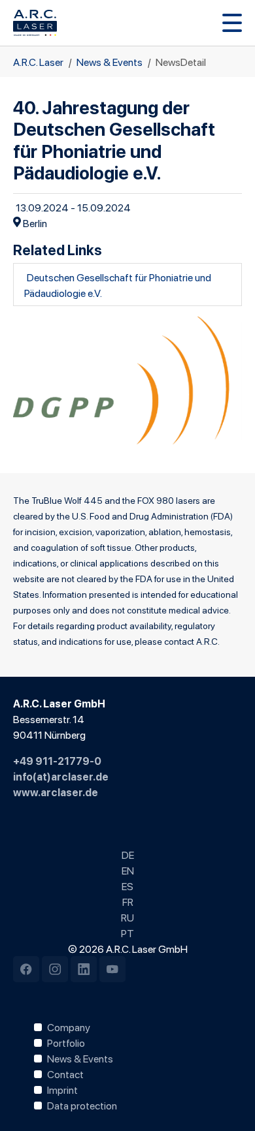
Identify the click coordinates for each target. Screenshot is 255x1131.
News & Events (80, 1057)
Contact (65, 1073)
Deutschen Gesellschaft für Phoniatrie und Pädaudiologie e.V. (117, 284)
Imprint (62, 1089)
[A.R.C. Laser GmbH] (35, 23)
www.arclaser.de (55, 792)
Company (68, 1026)
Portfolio (66, 1042)
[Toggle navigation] (232, 23)
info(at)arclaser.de (61, 776)
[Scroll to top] (226, 1102)
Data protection (82, 1104)
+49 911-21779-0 (57, 760)
